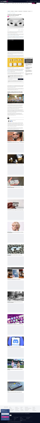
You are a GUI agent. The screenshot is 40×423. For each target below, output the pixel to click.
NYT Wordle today (25, 11)
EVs (25, 3)
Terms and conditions (28, 417)
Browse (27, 3)
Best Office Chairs (26, 410)
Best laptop (16, 11)
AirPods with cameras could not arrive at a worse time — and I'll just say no (29, 74)
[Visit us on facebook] (29, 1)
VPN (19, 3)
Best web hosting (20, 11)
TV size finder (12, 11)
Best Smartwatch (22, 410)
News (8, 16)
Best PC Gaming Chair (17, 410)
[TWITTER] (10, 121)
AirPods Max (16, 35)
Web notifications (27, 418)
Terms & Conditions (4, 419)
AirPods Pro (12, 35)
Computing (7, 3)
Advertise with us (21, 418)
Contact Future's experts (16, 417)
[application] (15, 45)
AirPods (10, 35)
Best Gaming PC (16, 409)
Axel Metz (10, 16)
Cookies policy (15, 418)
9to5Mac (9, 34)
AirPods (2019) (16, 36)
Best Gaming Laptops (17, 408)
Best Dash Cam (34, 408)
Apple (13, 31)
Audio (17, 3)
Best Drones (34, 409)
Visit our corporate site (27, 413)
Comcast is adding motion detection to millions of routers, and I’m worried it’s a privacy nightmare (29, 65)
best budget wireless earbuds (18, 37)
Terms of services (14, 80)
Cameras (21, 3)
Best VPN (29, 11)
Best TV (21, 408)
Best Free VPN (10, 408)
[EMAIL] (12, 121)
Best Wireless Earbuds (27, 409)
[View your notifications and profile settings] (36, 1)
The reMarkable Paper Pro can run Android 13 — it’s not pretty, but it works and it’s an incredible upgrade (29, 68)
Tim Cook (9, 70)
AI (9, 3)
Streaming (13, 3)
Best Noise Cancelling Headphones (28, 408)
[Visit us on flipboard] (31, 1)
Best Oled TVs (22, 409)
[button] (39, 1)
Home (23, 3)
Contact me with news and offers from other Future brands (5, 415)
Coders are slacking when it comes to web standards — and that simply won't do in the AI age (29, 71)
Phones (5, 3)
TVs (10, 3)
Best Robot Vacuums (34, 410)
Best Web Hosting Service (11, 409)
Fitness (15, 3)
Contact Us (21, 417)
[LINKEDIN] (11, 121)
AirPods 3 (19, 36)
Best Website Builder (11, 410)
